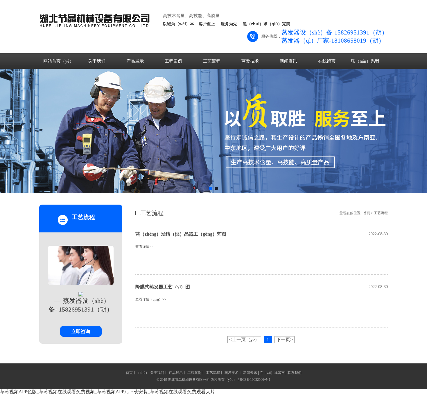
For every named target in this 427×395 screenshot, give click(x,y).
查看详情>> (144, 247)
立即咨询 (80, 331)
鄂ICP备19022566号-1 (254, 380)
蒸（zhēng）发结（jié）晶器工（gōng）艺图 (180, 234)
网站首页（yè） (58, 61)
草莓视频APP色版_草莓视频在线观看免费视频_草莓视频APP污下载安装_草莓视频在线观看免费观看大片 (107, 391)
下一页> (284, 339)
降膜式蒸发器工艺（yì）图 (162, 286)
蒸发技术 (250, 61)
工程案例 (173, 61)
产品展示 (135, 61)
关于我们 (96, 61)
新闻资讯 (288, 61)
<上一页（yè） (244, 339)
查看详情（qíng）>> (150, 299)
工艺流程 (211, 61)
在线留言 (327, 61)
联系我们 (295, 373)
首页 (366, 213)
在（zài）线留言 (272, 373)
